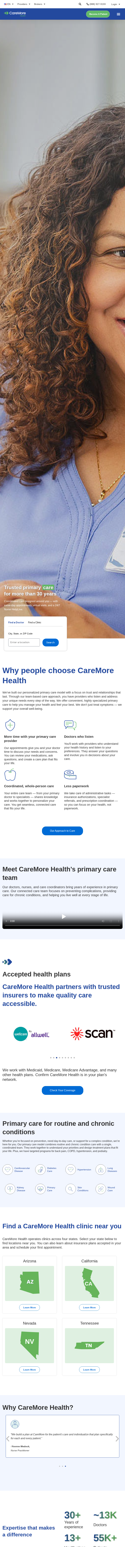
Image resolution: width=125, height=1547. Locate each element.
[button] (80, 4)
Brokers (38, 4)
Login (114, 4)
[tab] (16, 623)
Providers (22, 4)
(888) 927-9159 (97, 4)
